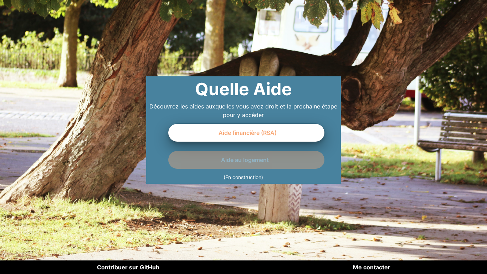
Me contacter (371, 267)
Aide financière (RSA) (248, 132)
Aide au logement (245, 159)
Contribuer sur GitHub (128, 267)
